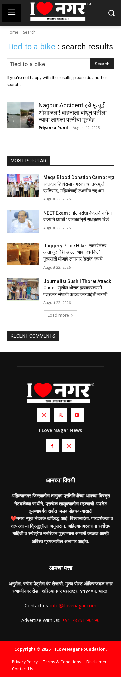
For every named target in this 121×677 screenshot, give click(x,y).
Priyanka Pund (53, 127)
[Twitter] (60, 415)
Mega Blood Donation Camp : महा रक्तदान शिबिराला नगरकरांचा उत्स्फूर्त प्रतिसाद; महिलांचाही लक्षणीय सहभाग (78, 184)
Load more (58, 315)
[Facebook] (52, 445)
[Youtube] (77, 415)
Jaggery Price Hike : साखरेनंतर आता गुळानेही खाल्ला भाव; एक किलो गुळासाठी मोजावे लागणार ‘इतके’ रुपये (74, 252)
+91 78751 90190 (81, 620)
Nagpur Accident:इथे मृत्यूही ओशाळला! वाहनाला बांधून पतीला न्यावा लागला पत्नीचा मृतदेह (73, 112)
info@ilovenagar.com (73, 605)
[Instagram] (43, 415)
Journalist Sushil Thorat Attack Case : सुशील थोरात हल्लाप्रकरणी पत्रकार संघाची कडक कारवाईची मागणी (77, 288)
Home (12, 32)
